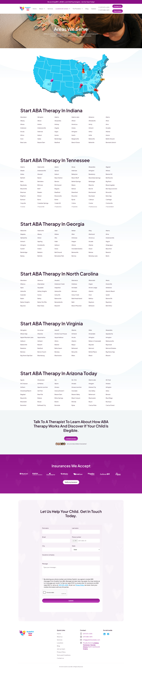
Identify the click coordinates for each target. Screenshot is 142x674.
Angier (91, 284)
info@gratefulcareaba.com (91, 640)
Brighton (23, 196)
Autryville (57, 295)
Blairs (73, 355)
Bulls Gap (109, 196)
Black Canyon (76, 398)
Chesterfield (110, 207)
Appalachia (109, 334)
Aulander (23, 295)
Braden (39, 192)
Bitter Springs (59, 398)
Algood (108, 167)
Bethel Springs (76, 181)
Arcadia (108, 128)
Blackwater (92, 398)
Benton (57, 181)
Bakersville (58, 298)
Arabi (56, 241)
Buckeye (108, 402)
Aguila (22, 380)
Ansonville (109, 284)
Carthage (109, 199)
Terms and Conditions (63, 655)
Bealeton (23, 348)
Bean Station (58, 178)
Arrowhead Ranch (25, 391)
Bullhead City (41, 405)
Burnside (57, 405)
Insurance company (48, 555)
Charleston (58, 207)
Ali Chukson (24, 383)
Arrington (108, 337)
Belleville (91, 142)
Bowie (57, 402)
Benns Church (41, 352)
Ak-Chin (74, 380)
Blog (86, 9)
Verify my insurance (71, 482)
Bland (90, 355)
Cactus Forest (110, 405)
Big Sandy (23, 185)
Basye (73, 344)
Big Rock (108, 181)
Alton (107, 121)
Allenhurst (92, 234)
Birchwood (58, 185)
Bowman (23, 192)
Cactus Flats (92, 405)
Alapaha (22, 234)
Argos (56, 131)
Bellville (39, 256)
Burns (39, 199)
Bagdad (22, 394)
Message (45, 564)
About (41, 9)
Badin (22, 298)
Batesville (92, 139)
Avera (56, 249)
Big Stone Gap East (26, 355)
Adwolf (57, 330)
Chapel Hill (40, 207)
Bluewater (23, 402)
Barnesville (75, 252)
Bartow (91, 252)
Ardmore (40, 131)
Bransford (75, 192)
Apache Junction (42, 387)
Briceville (109, 192)
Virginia (85, 649)
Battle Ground (110, 139)
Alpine (57, 383)
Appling (39, 241)
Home (35, 9)
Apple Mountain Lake (26, 337)
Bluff (38, 189)
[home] (25, 9)
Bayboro (91, 302)
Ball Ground (58, 252)
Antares (108, 383)
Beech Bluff (75, 178)
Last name (75, 528)
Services (50, 9)
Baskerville (23, 344)
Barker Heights (25, 302)
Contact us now (71, 438)
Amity (90, 124)
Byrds (73, 199)
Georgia (92, 645)
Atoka (22, 174)
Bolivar (74, 189)
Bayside (91, 344)
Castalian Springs (42, 203)
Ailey (90, 230)
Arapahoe (58, 287)
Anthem (22, 387)
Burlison (22, 199)
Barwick (108, 252)
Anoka (73, 128)
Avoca (108, 135)
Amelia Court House (61, 334)
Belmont (91, 348)
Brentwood (92, 192)
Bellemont (92, 394)
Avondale (74, 391)
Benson (108, 394)
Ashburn (57, 245)
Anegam (91, 383)
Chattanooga (93, 207)
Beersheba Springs (95, 178)
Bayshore (109, 302)
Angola (57, 128)
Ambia (39, 124)
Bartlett (22, 178)
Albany (22, 121)
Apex (22, 287)
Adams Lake (75, 117)
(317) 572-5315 (63, 585)
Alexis (107, 280)
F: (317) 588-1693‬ (104, 10)
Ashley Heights (42, 291)
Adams (57, 117)
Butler (56, 199)
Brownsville (58, 196)
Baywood (109, 344)
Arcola (22, 131)
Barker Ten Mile (42, 302)
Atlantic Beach (110, 291)
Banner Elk (109, 298)
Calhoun (91, 199)
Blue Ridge (109, 398)
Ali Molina (40, 383)
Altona (22, 124)
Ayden (108, 295)
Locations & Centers (62, 9)
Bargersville (75, 139)
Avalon (39, 249)
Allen (73, 234)
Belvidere (40, 181)
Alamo (108, 117)
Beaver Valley (76, 394)
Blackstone (58, 355)
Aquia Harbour (59, 337)
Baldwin (39, 252)
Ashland (39, 341)
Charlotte (74, 207)
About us (59, 637)
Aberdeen (23, 117)
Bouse (39, 402)
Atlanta (108, 131)
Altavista (40, 334)
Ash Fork (40, 391)
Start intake (117, 11)
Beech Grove (76, 142)
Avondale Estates (77, 249)
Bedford (57, 142)
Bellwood (75, 348)
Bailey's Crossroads (95, 341)
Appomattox (41, 337)
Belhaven (91, 306)
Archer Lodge (93, 287)
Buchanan (92, 196)
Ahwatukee (40, 380)
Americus (74, 124)
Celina (74, 203)
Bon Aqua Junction (111, 189)
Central (22, 207)
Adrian (74, 230)
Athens (108, 170)
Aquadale (40, 287)
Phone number (76, 537)
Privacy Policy (80, 585)
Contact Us (117, 6)
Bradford (57, 192)
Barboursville (110, 341)
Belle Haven (58, 348)
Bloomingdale (110, 185)
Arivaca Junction (77, 387)
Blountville (23, 189)
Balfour (91, 298)
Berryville (74, 352)
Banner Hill (109, 174)
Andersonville (41, 128)
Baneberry (92, 174)
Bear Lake (23, 142)
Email (44, 537)
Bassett (39, 344)
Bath (73, 302)
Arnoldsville (41, 245)
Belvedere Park (59, 256)
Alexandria (58, 121)
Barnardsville (59, 302)
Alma (107, 234)
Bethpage (92, 181)
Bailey (39, 298)
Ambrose (74, 238)
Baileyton (74, 174)
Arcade (91, 241)
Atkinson (74, 291)
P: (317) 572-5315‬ (104, 7)
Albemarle (92, 280)
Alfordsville (92, 121)
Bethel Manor (93, 352)
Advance (91, 117)
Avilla (90, 135)
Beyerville (23, 398)
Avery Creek (75, 295)
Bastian (57, 344)
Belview (22, 352)
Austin (73, 135)
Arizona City (92, 387)
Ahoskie (57, 280)
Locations (60, 643)
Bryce (90, 402)
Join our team (61, 649)
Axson (90, 249)
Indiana (96, 643)
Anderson (23, 128)
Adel (56, 230)
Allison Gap (23, 334)
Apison (57, 170)
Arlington (74, 131)
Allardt (22, 170)
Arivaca (57, 387)
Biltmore (40, 185)
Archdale (74, 287)
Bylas (73, 405)
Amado (74, 383)
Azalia (39, 139)
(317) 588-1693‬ (87, 637)
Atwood (39, 174)
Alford (73, 121)
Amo (107, 124)
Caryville (23, 203)
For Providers (77, 9)
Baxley (22, 256)
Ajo (56, 380)
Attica (22, 135)
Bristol (39, 196)
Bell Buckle (109, 178)
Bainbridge (58, 139)
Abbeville (23, 230)
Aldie (90, 330)
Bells (21, 181)
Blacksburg (41, 355)
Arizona (85, 647)
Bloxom (108, 355)
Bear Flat (40, 394)
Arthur (90, 131)
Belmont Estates (111, 348)
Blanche (91, 185)
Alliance (22, 284)
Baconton (109, 249)
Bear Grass (40, 306)
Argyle (108, 241)
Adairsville (40, 230)
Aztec (107, 391)
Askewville (58, 291)
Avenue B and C (59, 391)
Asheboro (109, 287)
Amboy (57, 124)
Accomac (40, 330)
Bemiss (74, 256)
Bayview (23, 306)
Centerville (109, 203)
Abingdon (23, 330)
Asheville (23, 291)
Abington (40, 117)
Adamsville (40, 167)
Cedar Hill (58, 203)
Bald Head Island (77, 298)
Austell (22, 249)
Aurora (57, 135)
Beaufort (57, 306)
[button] (42, 8)
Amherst (74, 334)
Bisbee (39, 398)
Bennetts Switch (111, 142)
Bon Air (91, 189)
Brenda (74, 402)
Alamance (75, 280)
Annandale (92, 334)
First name (45, 528)
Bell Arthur (109, 306)
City (43, 546)
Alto (56, 238)
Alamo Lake (92, 380)
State (73, 546)
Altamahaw (40, 284)
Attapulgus (109, 245)
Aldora (57, 234)
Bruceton (74, 196)
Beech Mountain (77, 306)
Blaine (73, 185)
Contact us (60, 658)
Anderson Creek (60, 284)
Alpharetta (23, 238)
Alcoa (73, 167)
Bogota (57, 189)
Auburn (39, 135)
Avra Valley (92, 391)
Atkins (56, 341)
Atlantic (91, 291)
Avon (21, 139)
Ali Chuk (108, 380)
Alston (39, 238)
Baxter (39, 178)
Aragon (74, 241)
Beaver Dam (41, 142)
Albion (39, 121)
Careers (93, 9)
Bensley (57, 352)
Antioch (91, 128)
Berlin (107, 256)
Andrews (74, 284)
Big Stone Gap (110, 352)
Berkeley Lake (93, 256)
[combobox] (75, 541)
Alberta (74, 330)
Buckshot (23, 405)
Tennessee (86, 645)
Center (91, 203)
